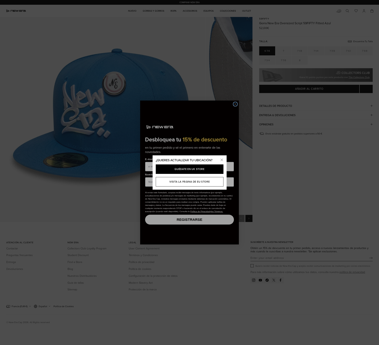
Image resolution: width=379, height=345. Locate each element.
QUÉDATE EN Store (189, 169)
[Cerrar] (222, 160)
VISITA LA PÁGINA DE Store (189, 181)
